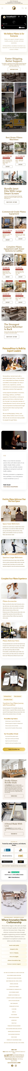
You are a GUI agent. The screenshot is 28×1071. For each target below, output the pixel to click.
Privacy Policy (14, 1023)
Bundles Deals (14, 796)
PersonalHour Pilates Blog (14, 1006)
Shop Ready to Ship (14, 69)
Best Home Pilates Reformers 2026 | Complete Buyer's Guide (14, 972)
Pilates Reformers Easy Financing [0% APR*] (14, 989)
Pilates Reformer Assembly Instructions (14, 975)
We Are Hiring (14, 1009)
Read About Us (14, 833)
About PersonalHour (14, 1003)
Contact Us (14, 1012)
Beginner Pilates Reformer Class (14, 995)
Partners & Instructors (14, 983)
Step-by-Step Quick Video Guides (14, 1000)
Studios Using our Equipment (14, 1017)
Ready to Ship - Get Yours (11, 202)
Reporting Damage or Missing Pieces (14, 1031)
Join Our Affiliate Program (14, 986)
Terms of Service (14, 1037)
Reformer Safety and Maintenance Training (14, 1040)
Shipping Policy (14, 1020)
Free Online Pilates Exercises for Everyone (14, 978)
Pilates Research (14, 1014)
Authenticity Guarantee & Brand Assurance (14, 997)
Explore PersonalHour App (14, 749)
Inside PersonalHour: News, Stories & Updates (14, 981)
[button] (2, 8)
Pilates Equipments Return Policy (14, 1034)
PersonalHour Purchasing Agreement (14, 1025)
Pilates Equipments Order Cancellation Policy (14, 1028)
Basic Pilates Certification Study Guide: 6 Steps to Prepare (14, 1042)
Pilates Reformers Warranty (14, 992)
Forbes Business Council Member (10, 486)
